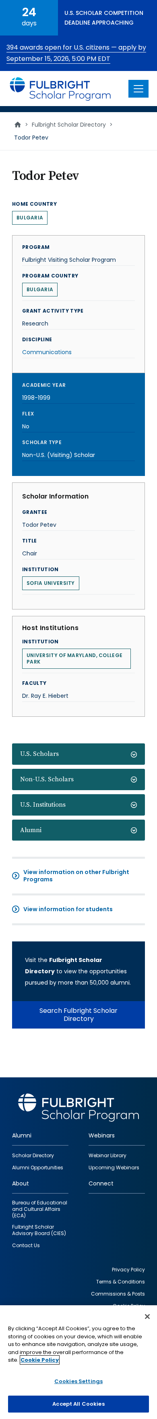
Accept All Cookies (78, 1404)
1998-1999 (36, 398)
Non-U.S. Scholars (47, 779)
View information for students (68, 909)
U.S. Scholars (39, 754)
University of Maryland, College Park (74, 658)
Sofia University (51, 583)
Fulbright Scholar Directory (69, 125)
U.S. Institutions (43, 805)
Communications (47, 352)
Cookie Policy (40, 1360)
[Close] (147, 1316)
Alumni (30, 830)
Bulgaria (30, 217)
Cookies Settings (78, 1381)
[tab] (78, 754)
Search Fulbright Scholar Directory (78, 1014)
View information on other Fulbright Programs (76, 875)
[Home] (60, 88)
